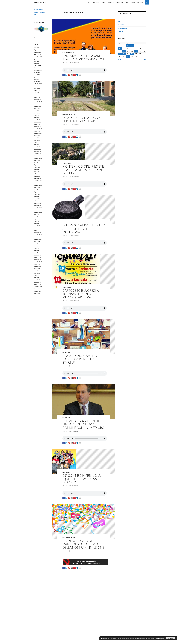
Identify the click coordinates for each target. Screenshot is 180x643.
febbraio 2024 (37, 65)
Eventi (127, 2)
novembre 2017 (38, 207)
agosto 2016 (37, 241)
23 (132, 54)
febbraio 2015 (37, 282)
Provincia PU (110, 2)
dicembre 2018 (37, 178)
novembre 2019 (38, 153)
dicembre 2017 (37, 205)
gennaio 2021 (37, 124)
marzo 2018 (37, 198)
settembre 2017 (38, 212)
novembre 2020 (38, 129)
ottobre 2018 (37, 183)
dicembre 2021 (37, 99)
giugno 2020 (37, 140)
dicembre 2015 (37, 259)
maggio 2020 (37, 142)
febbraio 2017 (37, 228)
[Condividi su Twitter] (66, 75)
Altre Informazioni (159, 638)
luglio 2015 (36, 271)
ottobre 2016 (37, 237)
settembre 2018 (38, 185)
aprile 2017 (36, 223)
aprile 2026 (36, 47)
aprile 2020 (36, 144)
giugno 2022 (37, 88)
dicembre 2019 (37, 151)
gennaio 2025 (37, 54)
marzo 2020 (37, 147)
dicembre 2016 (37, 232)
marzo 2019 (37, 171)
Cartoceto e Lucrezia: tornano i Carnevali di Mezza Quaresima (81, 294)
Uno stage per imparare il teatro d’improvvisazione (83, 57)
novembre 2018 (38, 180)
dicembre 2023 (37, 68)
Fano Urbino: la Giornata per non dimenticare (83, 119)
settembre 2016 (38, 239)
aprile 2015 (36, 277)
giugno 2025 (37, 50)
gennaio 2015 (37, 284)
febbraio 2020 (37, 149)
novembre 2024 (38, 56)
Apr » (144, 59)
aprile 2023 (36, 77)
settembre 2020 (38, 133)
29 (128, 56)
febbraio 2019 (37, 174)
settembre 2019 (38, 158)
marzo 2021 (37, 120)
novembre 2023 (38, 70)
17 (136, 51)
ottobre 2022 (37, 81)
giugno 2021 (37, 113)
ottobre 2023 (37, 72)
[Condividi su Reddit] (72, 75)
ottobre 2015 (37, 264)
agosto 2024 (37, 59)
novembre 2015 (38, 262)
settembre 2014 (38, 291)
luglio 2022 (36, 86)
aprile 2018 (36, 196)
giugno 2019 (37, 165)
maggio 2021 (37, 115)
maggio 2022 (37, 90)
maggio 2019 (37, 167)
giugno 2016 (37, 246)
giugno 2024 (37, 61)
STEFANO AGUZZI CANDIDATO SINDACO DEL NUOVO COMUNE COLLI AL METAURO (84, 424)
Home (88, 2)
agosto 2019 (37, 160)
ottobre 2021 (37, 104)
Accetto (170, 638)
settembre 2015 (38, 266)
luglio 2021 (36, 110)
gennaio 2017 (37, 230)
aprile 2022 (36, 92)
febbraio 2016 (37, 255)
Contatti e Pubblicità (137, 2)
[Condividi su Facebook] (63, 75)
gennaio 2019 (37, 176)
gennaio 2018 (37, 203)
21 (123, 54)
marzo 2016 (37, 252)
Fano (103, 2)
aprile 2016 (36, 250)
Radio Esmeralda (40, 2)
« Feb (119, 59)
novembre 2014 (38, 286)
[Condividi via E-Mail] (80, 75)
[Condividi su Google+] (69, 75)
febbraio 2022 (37, 95)
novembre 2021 (38, 101)
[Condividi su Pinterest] (74, 75)
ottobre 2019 (37, 156)
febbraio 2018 (37, 201)
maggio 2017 (37, 221)
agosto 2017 (37, 214)
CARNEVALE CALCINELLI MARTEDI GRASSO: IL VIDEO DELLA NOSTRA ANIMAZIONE (83, 544)
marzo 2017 (37, 225)
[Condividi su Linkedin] (77, 75)
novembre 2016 (38, 234)
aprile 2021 (36, 117)
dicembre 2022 (37, 79)
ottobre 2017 (37, 210)
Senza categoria (122, 28)
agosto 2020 (37, 135)
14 (123, 51)
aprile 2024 (36, 63)
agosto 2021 (37, 108)
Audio (66, 62)
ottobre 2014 (37, 289)
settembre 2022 (38, 83)
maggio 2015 (37, 275)
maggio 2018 (37, 194)
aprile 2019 (36, 169)
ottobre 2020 (37, 131)
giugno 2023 (37, 74)
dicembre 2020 (37, 126)
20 (119, 54)
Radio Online (95, 2)
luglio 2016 (36, 243)
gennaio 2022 (37, 97)
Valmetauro (119, 2)
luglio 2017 (36, 216)
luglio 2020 (36, 138)
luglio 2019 (36, 162)
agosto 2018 (37, 187)
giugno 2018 (37, 192)
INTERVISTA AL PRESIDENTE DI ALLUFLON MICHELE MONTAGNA (84, 228)
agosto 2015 (37, 268)
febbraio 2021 (37, 122)
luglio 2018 (36, 189)
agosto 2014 (37, 293)
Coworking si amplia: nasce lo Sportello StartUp (79, 359)
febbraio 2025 (37, 52)
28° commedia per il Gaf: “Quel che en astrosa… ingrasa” (81, 479)
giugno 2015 (37, 273)
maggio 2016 (37, 248)
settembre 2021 (38, 106)
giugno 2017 (37, 219)
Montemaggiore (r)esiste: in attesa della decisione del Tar (83, 169)
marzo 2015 (37, 280)
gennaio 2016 (37, 257)
